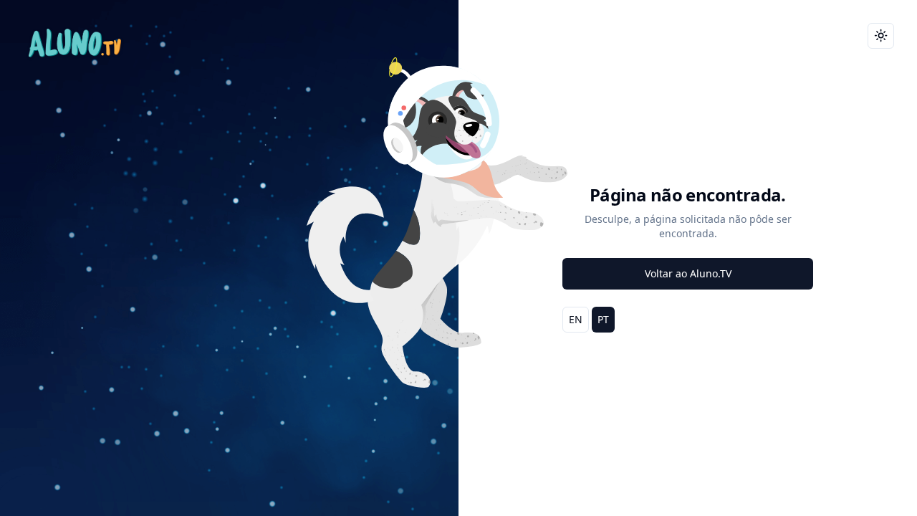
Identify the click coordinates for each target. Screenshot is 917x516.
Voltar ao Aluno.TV (688, 273)
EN (575, 319)
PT (603, 319)
